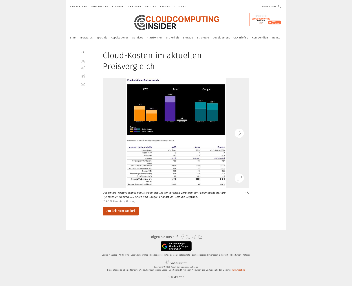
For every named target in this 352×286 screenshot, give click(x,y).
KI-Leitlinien (236, 255)
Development (221, 37)
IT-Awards (86, 37)
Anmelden (268, 6)
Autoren (246, 255)
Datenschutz (185, 255)
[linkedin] (83, 76)
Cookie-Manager (110, 255)
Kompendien (260, 37)
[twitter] (83, 60)
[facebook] (83, 52)
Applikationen (120, 37)
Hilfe (127, 255)
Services (137, 37)
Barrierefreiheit (199, 255)
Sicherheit (172, 37)
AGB (121, 255)
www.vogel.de (238, 270)
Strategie (203, 37)
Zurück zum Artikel (120, 211)
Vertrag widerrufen (140, 255)
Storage (188, 37)
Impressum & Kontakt (218, 255)
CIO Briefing (240, 37)
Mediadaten (171, 255)
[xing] (83, 68)
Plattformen (154, 37)
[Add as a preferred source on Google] (176, 246)
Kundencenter (157, 255)
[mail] (83, 84)
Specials (101, 37)
